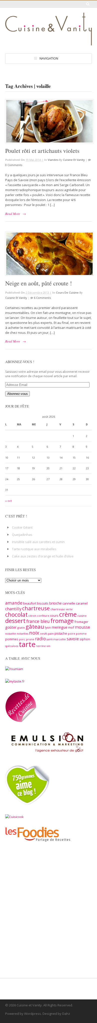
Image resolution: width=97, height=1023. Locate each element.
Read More (12, 213)
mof (71, 627)
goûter (11, 627)
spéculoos (11, 646)
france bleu (38, 621)
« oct (8, 501)
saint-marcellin (56, 639)
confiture (43, 615)
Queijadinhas (22, 534)
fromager (81, 621)
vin (48, 646)
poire (71, 633)
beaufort (29, 603)
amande (13, 603)
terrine (41, 646)
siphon (85, 639)
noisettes (22, 633)
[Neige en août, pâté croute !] (48, 254)
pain (51, 633)
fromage (62, 621)
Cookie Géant (22, 527)
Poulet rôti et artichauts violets (42, 151)
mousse (82, 627)
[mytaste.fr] (15, 681)
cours (54, 615)
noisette (10, 633)
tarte (27, 644)
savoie (73, 639)
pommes (11, 639)
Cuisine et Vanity (74, 160)
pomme (81, 633)
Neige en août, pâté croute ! (38, 283)
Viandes (53, 160)
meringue (59, 627)
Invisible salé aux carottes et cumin (38, 542)
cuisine (82, 615)
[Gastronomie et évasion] (48, 43)
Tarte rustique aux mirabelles (34, 549)
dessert (15, 620)
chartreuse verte (61, 609)
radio (40, 639)
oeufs (43, 633)
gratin (21, 627)
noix (34, 632)
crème (68, 614)
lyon (48, 627)
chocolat (16, 614)
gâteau (35, 626)
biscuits (42, 603)
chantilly (13, 609)
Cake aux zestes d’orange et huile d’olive (43, 556)
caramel (82, 603)
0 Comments (13, 165)
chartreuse (36, 608)
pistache (60, 633)
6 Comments (42, 298)
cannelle (68, 603)
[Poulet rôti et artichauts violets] (48, 121)
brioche (55, 603)
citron (32, 615)
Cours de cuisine (67, 292)
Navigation (49, 58)
